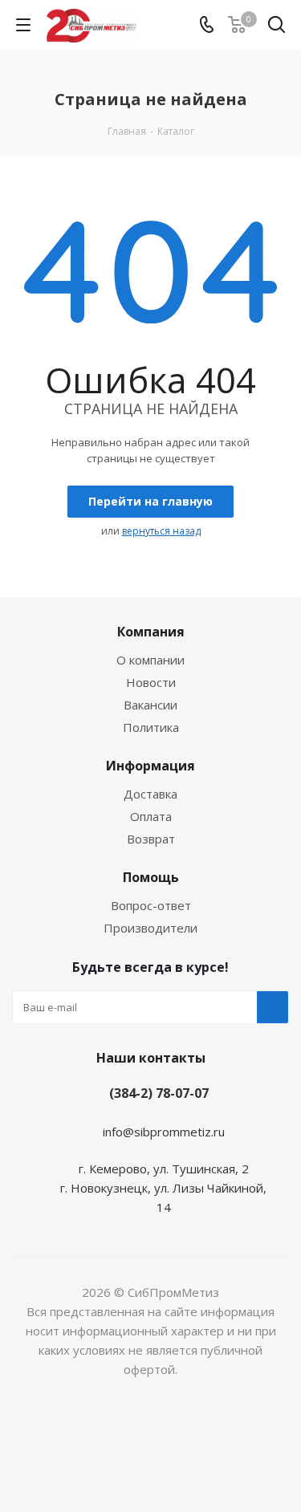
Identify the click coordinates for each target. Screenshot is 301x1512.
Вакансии (150, 705)
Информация (150, 765)
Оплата (151, 816)
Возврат (151, 839)
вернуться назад (161, 531)
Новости (151, 682)
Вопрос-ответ (151, 905)
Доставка (150, 794)
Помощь (151, 877)
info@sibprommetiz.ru (164, 1132)
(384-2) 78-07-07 (159, 1093)
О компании (150, 660)
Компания (151, 631)
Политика (151, 727)
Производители (150, 928)
